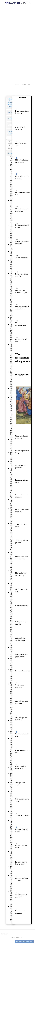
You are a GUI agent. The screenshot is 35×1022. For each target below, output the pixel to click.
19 (16, 827)
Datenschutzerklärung (17, 937)
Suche (10, 131)
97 (16, 158)
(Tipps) (10, 133)
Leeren (11, 145)
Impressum (4, 934)
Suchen (11, 142)
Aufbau (10, 118)
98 (16, 174)
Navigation (11, 153)
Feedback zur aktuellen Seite (24, 941)
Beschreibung (12, 112)
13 (16, 732)
